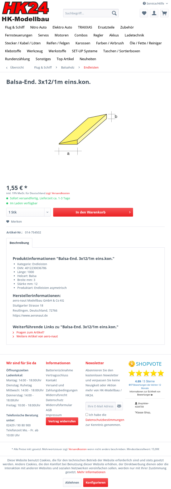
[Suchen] (114, 13)
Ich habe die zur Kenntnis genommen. (105, 420)
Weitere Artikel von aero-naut (37, 336)
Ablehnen (72, 482)
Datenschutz (54, 400)
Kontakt (51, 380)
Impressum (54, 415)
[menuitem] (91, 13)
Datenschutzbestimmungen (105, 420)
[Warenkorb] (164, 13)
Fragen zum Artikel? (30, 332)
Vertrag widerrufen (62, 421)
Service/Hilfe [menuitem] (155, 3)
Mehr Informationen (91, 472)
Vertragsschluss (57, 375)
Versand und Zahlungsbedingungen (62, 387)
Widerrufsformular (59, 405)
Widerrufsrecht (56, 395)
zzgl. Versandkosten (58, 193)
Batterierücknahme (59, 370)
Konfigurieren (96, 482)
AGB (49, 410)
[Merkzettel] (144, 13)
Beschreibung (19, 243)
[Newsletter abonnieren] (119, 406)
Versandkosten (78, 449)
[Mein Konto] (154, 13)
